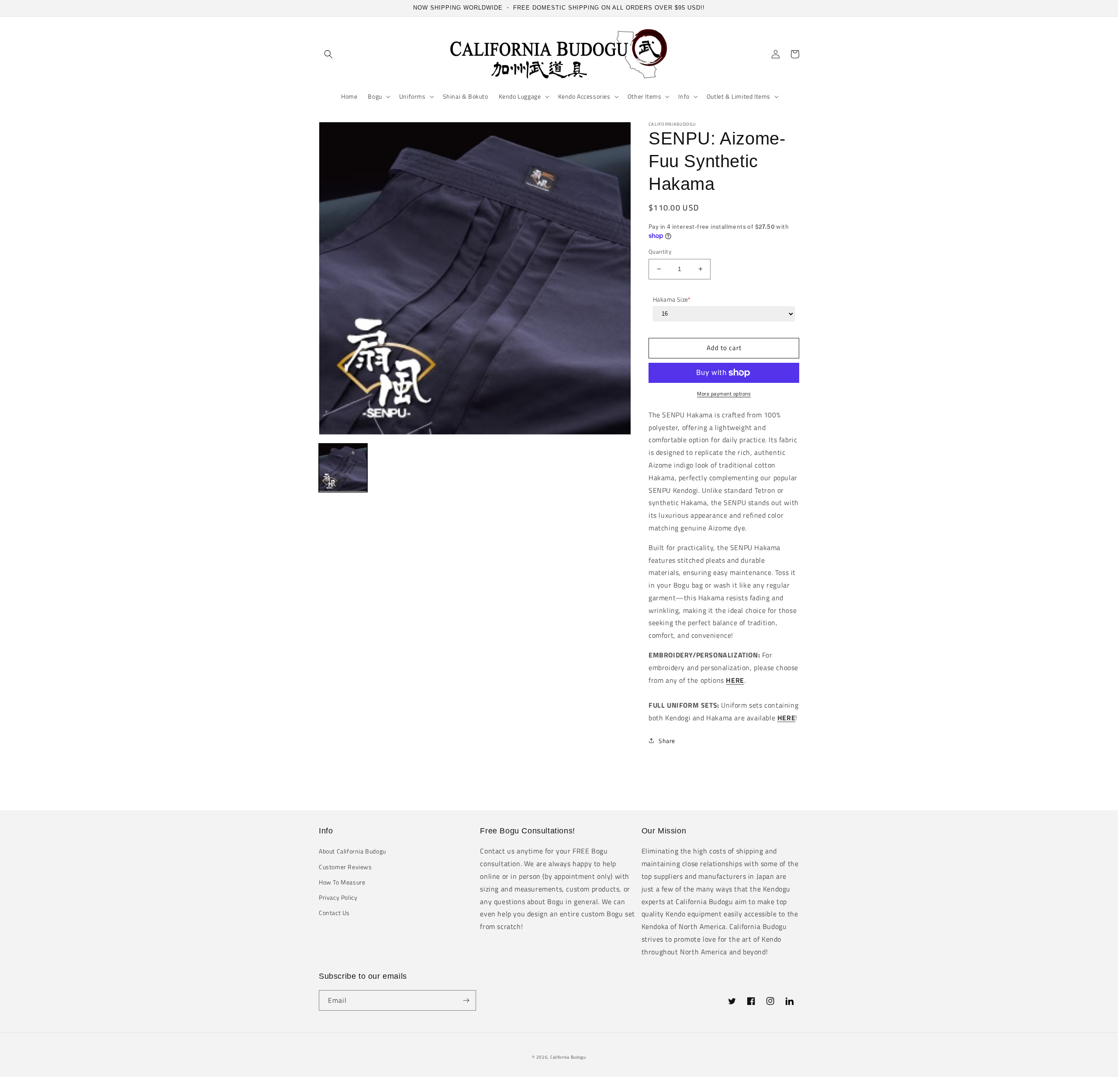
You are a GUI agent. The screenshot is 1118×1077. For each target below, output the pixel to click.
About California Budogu (352, 851)
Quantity (660, 252)
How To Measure (342, 882)
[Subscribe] (466, 1000)
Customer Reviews (345, 866)
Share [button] (667, 740)
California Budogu (568, 1057)
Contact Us (334, 912)
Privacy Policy (338, 897)
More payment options (724, 394)
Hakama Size (672, 299)
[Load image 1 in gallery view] (343, 468)
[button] (328, 54)
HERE (735, 680)
